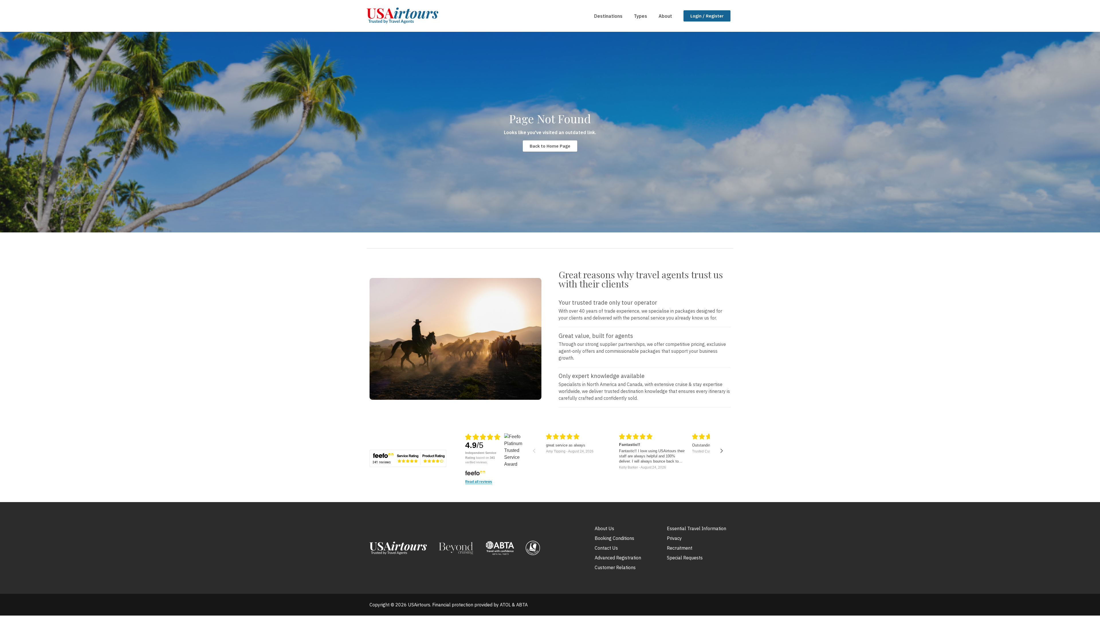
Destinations (608, 16)
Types (640, 16)
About (665, 16)
